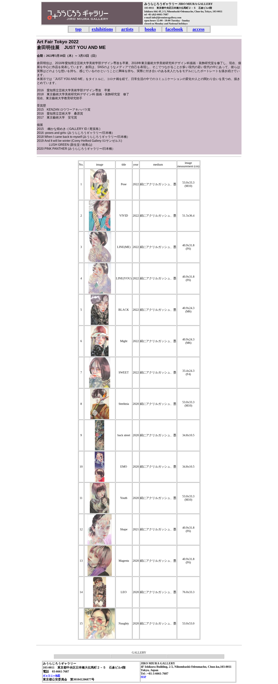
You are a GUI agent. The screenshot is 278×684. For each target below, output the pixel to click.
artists (127, 29)
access (198, 29)
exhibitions (102, 29)
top (78, 29)
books (150, 29)
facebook (174, 29)
